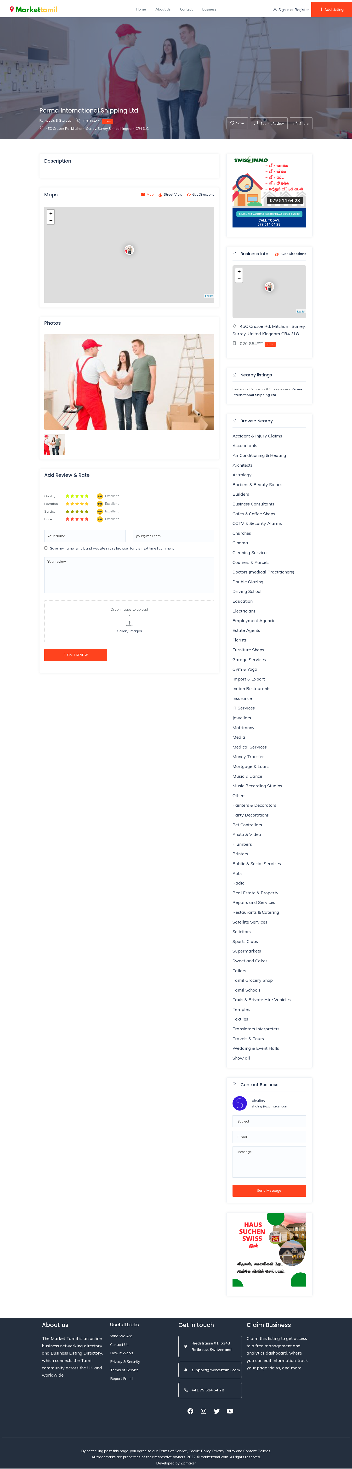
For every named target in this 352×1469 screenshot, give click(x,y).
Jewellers (242, 717)
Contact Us (119, 1344)
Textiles (240, 1019)
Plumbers (242, 844)
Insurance (242, 698)
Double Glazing (248, 581)
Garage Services (249, 659)
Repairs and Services (254, 902)
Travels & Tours (248, 1038)
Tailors (239, 970)
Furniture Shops (248, 649)
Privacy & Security (125, 1361)
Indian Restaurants (251, 688)
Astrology (242, 474)
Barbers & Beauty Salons (257, 484)
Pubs (238, 873)
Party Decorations (251, 815)
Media (239, 737)
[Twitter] (217, 1411)
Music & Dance (247, 776)
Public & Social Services (257, 863)
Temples (241, 1009)
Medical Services (250, 747)
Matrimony (244, 727)
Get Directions (293, 254)
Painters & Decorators (254, 805)
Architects (242, 465)
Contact (186, 9)
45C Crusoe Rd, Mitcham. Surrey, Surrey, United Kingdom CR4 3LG (97, 128)
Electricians (244, 611)
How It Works (121, 1353)
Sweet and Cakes (250, 961)
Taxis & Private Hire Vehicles (262, 999)
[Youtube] (230, 1411)
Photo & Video (247, 834)
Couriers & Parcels (251, 562)
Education (243, 601)
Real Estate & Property (255, 893)
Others (239, 795)
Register (302, 9)
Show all (241, 1058)
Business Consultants (253, 504)
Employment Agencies (255, 620)
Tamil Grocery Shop (253, 980)
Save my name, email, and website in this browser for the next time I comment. (112, 548)
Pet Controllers (247, 825)
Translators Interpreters (256, 1029)
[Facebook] (190, 1411)
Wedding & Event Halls (256, 1048)
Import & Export (249, 679)
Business (209, 9)
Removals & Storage (56, 120)
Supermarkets (247, 951)
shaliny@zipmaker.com (270, 1106)
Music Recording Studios (257, 785)
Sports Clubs (245, 941)
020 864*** (96, 121)
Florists (240, 640)
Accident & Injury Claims (257, 436)
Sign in (283, 9)
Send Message (269, 1190)
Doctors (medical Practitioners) (263, 572)
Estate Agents (246, 630)
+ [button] (50, 213)
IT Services (244, 708)
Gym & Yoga (245, 669)
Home (141, 9)
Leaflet (209, 296)
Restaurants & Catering (256, 912)
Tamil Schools (247, 990)
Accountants (245, 445)
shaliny (258, 1100)
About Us (163, 9)
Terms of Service (124, 1370)
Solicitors (242, 931)
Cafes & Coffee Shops (254, 513)
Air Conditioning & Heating (259, 455)
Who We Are (121, 1336)
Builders (241, 494)
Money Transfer (248, 756)
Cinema (240, 542)
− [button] (50, 220)
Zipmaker (188, 1463)
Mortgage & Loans (251, 766)
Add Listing (334, 9)
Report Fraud (121, 1378)
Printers (240, 853)
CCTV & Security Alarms (257, 523)
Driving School (247, 591)
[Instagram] (204, 1411)
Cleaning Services (250, 552)
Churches (242, 533)
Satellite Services (250, 922)
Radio (238, 883)
